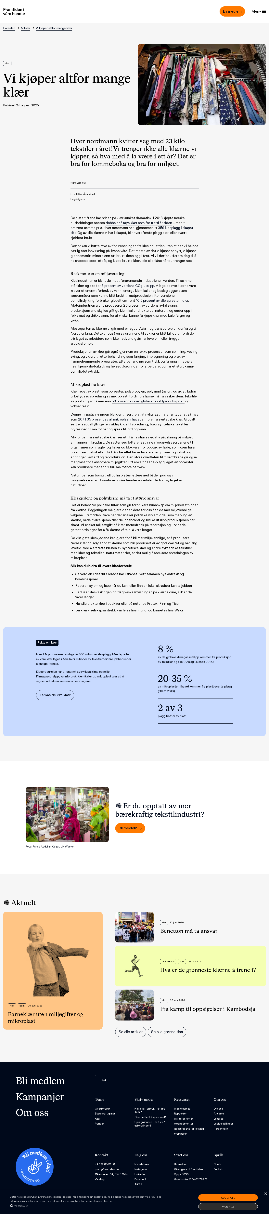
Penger (99, 1124)
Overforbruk (102, 1109)
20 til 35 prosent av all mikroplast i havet (109, 419)
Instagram (140, 1169)
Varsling (100, 1179)
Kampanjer (40, 1097)
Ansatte (219, 1113)
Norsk (217, 1164)
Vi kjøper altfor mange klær (54, 28)
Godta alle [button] (228, 1197)
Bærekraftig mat (105, 1113)
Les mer (108, 1201)
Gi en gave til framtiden (188, 1169)
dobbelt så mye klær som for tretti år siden (139, 223)
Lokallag (219, 1119)
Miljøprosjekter (183, 1119)
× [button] (265, 1193)
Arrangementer (183, 1124)
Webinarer (180, 1134)
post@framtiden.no (107, 1169)
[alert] (134, 1202)
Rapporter (180, 1113)
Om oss (32, 1113)
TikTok (138, 1184)
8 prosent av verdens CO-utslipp (127, 286)
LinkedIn (139, 1174)
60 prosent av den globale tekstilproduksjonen (148, 401)
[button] (91, 1205)
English (218, 1169)
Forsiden (9, 28)
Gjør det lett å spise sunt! (150, 1117)
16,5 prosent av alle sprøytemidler (162, 300)
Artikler (25, 28)
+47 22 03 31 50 (105, 1164)
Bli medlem (40, 1081)
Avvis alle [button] (228, 1206)
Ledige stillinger (223, 1124)
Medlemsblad (182, 1109)
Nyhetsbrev (141, 1164)
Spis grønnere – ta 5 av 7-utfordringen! (150, 1123)
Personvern (221, 1129)
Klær (97, 1119)
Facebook (140, 1179)
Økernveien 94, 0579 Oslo (111, 1174)
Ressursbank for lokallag (189, 1129)
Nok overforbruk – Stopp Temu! (149, 1110)
